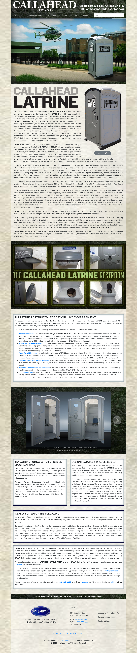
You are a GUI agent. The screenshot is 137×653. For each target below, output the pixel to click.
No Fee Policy (58, 633)
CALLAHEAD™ (65, 641)
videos (113, 582)
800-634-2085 (64, 582)
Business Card (70, 633)
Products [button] (18, 15)
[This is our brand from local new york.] (41, 612)
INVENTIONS (51, 15)
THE (68, 596)
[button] (19, 420)
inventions (18, 564)
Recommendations (34, 15)
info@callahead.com (82, 619)
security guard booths (111, 571)
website (85, 582)
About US (63, 15)
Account (74, 15)
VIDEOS (85, 15)
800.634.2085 (82, 622)
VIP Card (80, 633)
